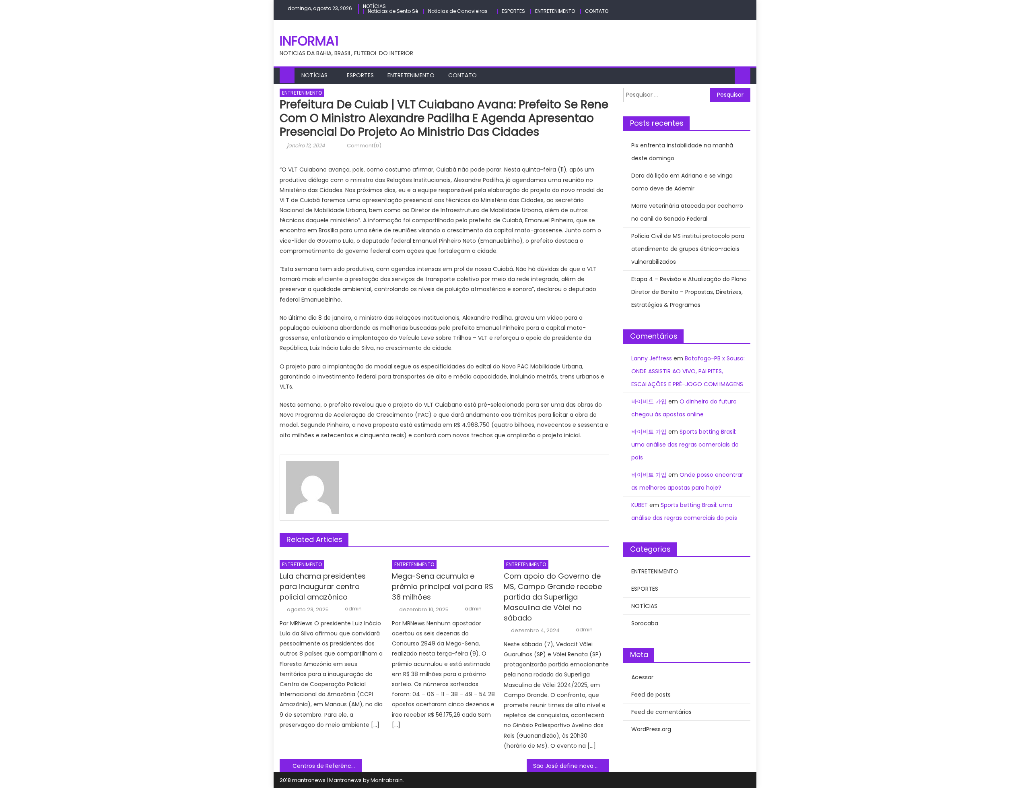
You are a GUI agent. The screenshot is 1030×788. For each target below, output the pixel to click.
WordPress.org (651, 729)
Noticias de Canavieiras (458, 11)
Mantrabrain (387, 780)
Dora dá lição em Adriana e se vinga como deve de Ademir (682, 182)
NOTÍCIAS (374, 6)
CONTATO (596, 11)
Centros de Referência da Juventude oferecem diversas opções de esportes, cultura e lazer (327, 766)
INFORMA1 (309, 41)
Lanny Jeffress (651, 358)
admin (353, 608)
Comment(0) (364, 145)
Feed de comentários (661, 712)
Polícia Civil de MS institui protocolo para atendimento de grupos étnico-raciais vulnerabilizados (687, 249)
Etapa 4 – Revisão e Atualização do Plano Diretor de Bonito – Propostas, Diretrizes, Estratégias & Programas (689, 292)
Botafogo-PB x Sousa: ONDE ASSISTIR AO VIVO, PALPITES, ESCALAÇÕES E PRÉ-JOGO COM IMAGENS (688, 371)
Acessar (642, 677)
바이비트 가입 (649, 401)
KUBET (639, 505)
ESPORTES (513, 11)
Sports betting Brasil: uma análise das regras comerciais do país (685, 444)
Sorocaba (644, 623)
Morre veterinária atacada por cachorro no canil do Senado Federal (687, 212)
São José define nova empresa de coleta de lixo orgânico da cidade (571, 766)
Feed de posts (651, 695)
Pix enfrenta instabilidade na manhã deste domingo (682, 151)
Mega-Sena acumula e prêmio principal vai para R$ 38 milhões (442, 586)
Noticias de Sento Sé (393, 11)
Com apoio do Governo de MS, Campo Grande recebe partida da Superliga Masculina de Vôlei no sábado (553, 597)
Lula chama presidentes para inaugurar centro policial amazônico (323, 586)
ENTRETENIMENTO (555, 11)
